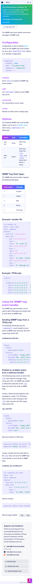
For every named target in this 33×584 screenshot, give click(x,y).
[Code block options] (29, 60)
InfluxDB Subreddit (13, 555)
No (28, 515)
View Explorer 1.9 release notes (12, 19)
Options (6, 119)
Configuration (10, 42)
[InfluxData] (2, 2)
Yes (22, 515)
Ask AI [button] (29, 581)
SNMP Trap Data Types (13, 174)
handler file (22, 125)
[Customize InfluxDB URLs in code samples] (28, 2)
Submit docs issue (13, 566)
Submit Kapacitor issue (14, 571)
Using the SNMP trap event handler (14, 303)
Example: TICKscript (11, 273)
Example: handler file (12, 219)
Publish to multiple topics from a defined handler (14, 371)
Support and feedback (13, 526)
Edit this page (11, 561)
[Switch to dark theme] (30, 2)
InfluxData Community (14, 552)
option (26, 46)
